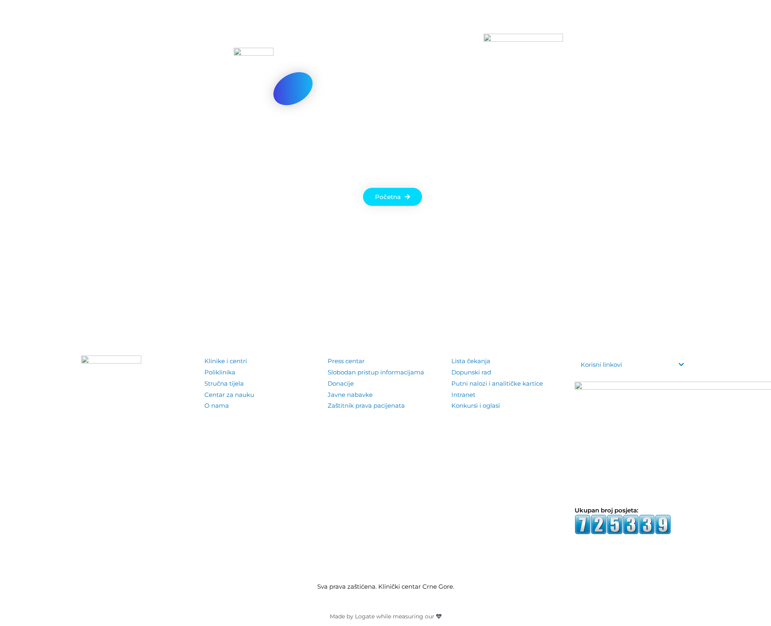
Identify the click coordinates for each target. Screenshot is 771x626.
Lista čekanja (470, 361)
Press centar (346, 361)
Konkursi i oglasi (475, 405)
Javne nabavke (350, 394)
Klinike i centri (225, 361)
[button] (684, 28)
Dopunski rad (471, 372)
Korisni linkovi (601, 364)
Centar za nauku (229, 394)
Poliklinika (219, 372)
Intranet (463, 394)
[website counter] (623, 524)
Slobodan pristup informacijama (376, 372)
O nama (216, 405)
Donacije (341, 383)
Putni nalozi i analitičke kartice (497, 383)
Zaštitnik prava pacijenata (366, 405)
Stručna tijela (224, 383)
